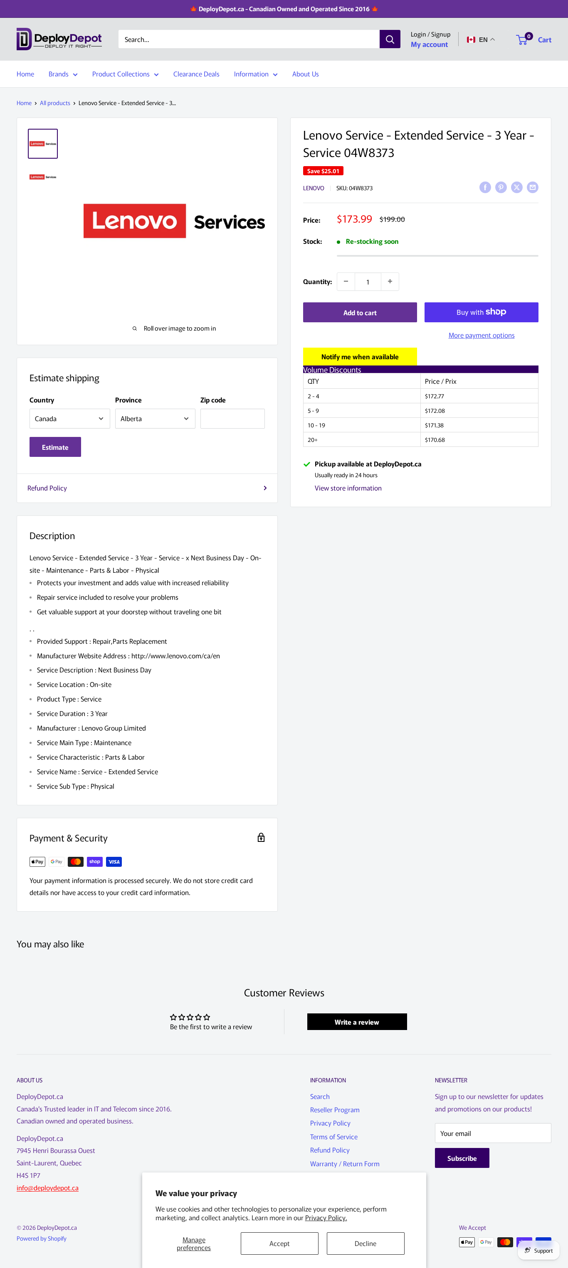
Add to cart (360, 312)
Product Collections (121, 73)
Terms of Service (334, 1136)
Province (128, 400)
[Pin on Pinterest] (501, 186)
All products (55, 102)
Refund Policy (47, 488)
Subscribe (462, 1158)
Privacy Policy (330, 1123)
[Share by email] (532, 186)
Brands (59, 73)
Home (25, 73)
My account (429, 44)
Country (42, 400)
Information (251, 73)
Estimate (55, 447)
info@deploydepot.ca (48, 1187)
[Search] (390, 39)
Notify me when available (360, 356)
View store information (348, 488)
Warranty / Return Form (345, 1163)
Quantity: (317, 281)
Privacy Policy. (326, 1217)
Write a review (357, 1022)
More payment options (482, 334)
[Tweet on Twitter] (517, 186)
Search (320, 1096)
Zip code (213, 400)
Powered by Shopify (42, 1238)
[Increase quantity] (390, 281)
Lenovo (313, 188)
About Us (305, 73)
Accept (279, 1243)
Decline (365, 1243)
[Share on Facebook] (485, 186)
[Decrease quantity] (346, 281)
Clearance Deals (196, 73)
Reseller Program (335, 1109)
